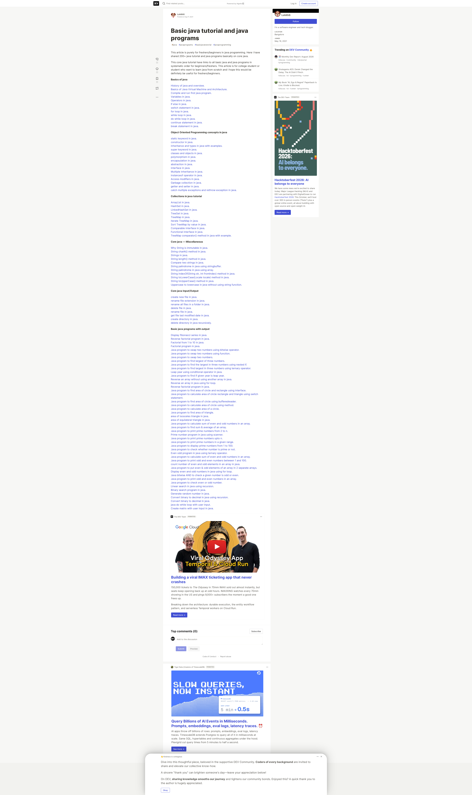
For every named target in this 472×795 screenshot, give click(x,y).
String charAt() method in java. (188, 251)
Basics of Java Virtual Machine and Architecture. (199, 89)
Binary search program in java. (188, 490)
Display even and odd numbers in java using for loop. (201, 471)
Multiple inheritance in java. (187, 171)
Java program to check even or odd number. (196, 482)
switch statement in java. (185, 107)
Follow (296, 21)
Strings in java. (179, 255)
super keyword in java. (184, 149)
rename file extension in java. (188, 300)
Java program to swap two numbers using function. (200, 353)
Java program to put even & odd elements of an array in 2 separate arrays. (214, 467)
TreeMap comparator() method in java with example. (201, 235)
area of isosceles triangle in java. (190, 416)
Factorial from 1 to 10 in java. (187, 342)
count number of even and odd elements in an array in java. (205, 464)
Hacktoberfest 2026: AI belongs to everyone (292, 181)
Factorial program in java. (185, 346)
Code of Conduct (209, 656)
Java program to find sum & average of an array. (199, 427)
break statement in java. (185, 126)
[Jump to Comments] (157, 70)
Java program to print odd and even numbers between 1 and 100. (209, 460)
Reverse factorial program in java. (190, 338)
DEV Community (299, 49)
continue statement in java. (186, 122)
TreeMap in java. (180, 217)
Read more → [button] (179, 615)
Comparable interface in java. (188, 228)
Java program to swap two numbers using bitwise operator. (205, 349)
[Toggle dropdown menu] (261, 517)
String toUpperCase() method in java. (192, 281)
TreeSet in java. (180, 213)
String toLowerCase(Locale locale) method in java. (200, 277)
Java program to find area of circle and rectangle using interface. (208, 390)
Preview (194, 649)
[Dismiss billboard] (321, 757)
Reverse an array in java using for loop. (193, 383)
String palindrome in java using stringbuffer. (196, 266)
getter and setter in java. (185, 186)
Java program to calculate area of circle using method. (202, 405)
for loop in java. (180, 111)
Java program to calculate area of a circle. (195, 408)
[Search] (163, 3)
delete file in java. (181, 308)
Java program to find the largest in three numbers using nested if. (209, 364)
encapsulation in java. (183, 160)
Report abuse (225, 656)
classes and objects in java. (187, 153)
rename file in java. (182, 311)
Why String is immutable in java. (189, 247)
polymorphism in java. (183, 156)
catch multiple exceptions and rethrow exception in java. (204, 190)
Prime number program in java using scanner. (197, 434)
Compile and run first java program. (191, 93)
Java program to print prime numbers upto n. (197, 438)
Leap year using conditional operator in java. (196, 372)
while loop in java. (181, 115)
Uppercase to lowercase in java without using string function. (206, 284)
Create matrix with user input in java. (192, 508)
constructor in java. (182, 142)
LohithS (180, 14)
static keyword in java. (184, 138)
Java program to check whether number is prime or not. (203, 449)
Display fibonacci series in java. (189, 335)
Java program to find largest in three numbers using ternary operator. (211, 368)
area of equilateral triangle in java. (190, 419)
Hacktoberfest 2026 (284, 197)
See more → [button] (178, 749)
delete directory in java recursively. (191, 322)
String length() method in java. (188, 258)
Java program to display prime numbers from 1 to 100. (202, 445)
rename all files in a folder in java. (190, 304)
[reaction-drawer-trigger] (157, 60)
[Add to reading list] (157, 80)
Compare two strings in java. (187, 262)
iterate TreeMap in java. (184, 220)
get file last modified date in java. (190, 315)
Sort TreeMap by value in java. (188, 224)
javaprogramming (222, 45)
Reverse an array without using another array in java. (201, 379)
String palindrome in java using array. (192, 270)
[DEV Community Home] (156, 3)
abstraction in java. (182, 164)
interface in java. (180, 168)
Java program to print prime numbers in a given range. (202, 442)
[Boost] (157, 88)
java (174, 45)
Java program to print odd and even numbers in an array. (204, 478)
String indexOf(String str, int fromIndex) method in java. (203, 273)
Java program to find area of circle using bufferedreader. (203, 401)
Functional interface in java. (187, 231)
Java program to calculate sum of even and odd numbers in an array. (211, 423)
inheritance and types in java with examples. (196, 145)
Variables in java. (180, 96)
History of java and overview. (188, 85)
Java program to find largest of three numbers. (198, 360)
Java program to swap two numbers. (192, 357)
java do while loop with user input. (191, 504)
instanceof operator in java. (187, 175)
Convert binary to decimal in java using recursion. (200, 497)
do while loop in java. (183, 118)
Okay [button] (165, 790)
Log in (293, 3)
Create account (308, 3)
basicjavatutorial (203, 45)
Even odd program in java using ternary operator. (199, 453)
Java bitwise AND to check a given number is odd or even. (205, 475)
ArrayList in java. (180, 202)
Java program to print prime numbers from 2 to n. (199, 431)
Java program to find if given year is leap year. (198, 375)
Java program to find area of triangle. (192, 412)
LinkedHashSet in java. (184, 209)
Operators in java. (181, 100)
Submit (181, 649)
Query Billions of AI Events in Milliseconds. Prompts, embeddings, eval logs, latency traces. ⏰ (217, 723)
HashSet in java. (180, 206)
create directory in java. (184, 319)
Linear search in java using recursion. (192, 486)
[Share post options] (157, 97)
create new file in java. (184, 297)
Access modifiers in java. (185, 179)
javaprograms (186, 45)
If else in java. (179, 104)
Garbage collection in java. (186, 182)
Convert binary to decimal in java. (190, 501)
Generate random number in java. (190, 493)
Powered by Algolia (234, 4)
